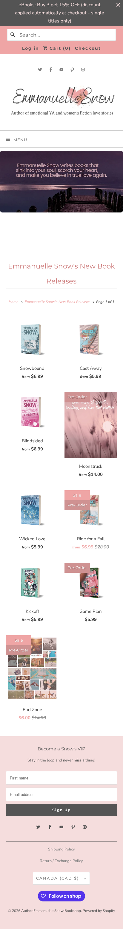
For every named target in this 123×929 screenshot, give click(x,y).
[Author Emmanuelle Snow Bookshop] (61, 101)
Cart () (59, 48)
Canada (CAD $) (58, 878)
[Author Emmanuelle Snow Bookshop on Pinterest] (72, 69)
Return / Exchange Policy (61, 861)
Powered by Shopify (99, 910)
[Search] (13, 35)
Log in (30, 48)
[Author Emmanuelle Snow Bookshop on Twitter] (40, 69)
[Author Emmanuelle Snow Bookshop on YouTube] (61, 69)
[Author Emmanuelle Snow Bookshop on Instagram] (83, 69)
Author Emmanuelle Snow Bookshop (51, 910)
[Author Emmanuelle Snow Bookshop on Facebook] (51, 69)
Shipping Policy (61, 849)
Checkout (88, 48)
